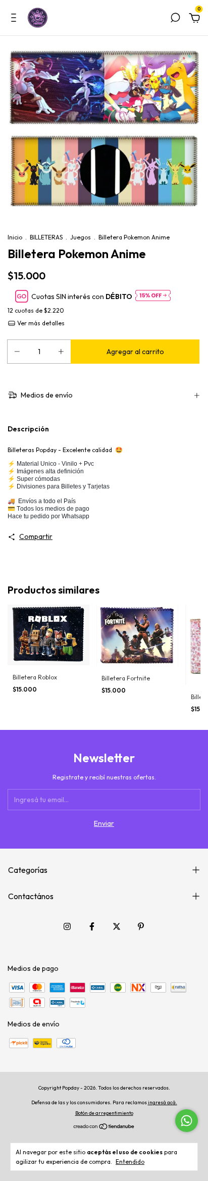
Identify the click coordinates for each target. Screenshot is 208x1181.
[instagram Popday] (67, 926)
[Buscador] (175, 19)
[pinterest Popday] (141, 926)
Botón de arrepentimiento (104, 1113)
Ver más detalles (40, 323)
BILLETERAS (46, 237)
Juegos (80, 237)
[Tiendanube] (104, 1127)
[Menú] (15, 19)
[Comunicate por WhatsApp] (186, 1120)
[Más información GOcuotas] (153, 296)
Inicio (15, 237)
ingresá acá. (162, 1102)
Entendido (130, 1161)
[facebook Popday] (92, 926)
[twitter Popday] (117, 926)
